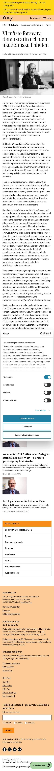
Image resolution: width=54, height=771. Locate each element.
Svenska (19, 723)
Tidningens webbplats (11, 663)
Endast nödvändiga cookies (27, 435)
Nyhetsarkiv (12, 523)
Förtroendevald (9, 696)
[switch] (47, 385)
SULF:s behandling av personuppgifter (17, 767)
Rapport (9, 548)
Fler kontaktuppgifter (11, 607)
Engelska (30, 723)
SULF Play (6, 689)
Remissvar (10, 554)
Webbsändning (12, 573)
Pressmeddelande (14, 542)
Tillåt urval (27, 427)
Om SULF (6, 682)
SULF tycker (7, 685)
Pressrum (6, 610)
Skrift (8, 560)
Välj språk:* (7, 723)
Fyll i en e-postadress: (11, 712)
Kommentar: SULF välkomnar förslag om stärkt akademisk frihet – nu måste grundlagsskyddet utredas (26, 458)
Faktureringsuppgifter (11, 614)
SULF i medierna (12, 566)
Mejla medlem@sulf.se (11, 639)
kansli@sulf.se (26, 602)
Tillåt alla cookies (27, 418)
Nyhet (8, 536)
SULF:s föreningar (9, 693)
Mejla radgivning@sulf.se (12, 629)
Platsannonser (8, 667)
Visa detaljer (40, 410)
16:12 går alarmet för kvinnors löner (24, 501)
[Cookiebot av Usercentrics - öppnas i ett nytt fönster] (40, 333)
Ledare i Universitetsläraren (18, 530)
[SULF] (8, 18)
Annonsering (7, 670)
